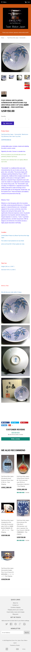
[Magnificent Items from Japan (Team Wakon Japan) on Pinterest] (15, 624)
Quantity (3, 116)
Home (2, 38)
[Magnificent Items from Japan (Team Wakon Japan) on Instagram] (24, 624)
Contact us (15, 605)
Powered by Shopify (15, 645)
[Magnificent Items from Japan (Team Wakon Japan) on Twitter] (6, 624)
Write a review (15, 439)
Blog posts (15, 614)
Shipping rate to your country (15, 609)
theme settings (25, 620)
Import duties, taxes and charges (15, 612)
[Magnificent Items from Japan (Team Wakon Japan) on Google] (20, 624)
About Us (15, 603)
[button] (21, 492)
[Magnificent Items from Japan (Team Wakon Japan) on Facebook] (11, 624)
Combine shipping (15, 607)
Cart (28, 2)
